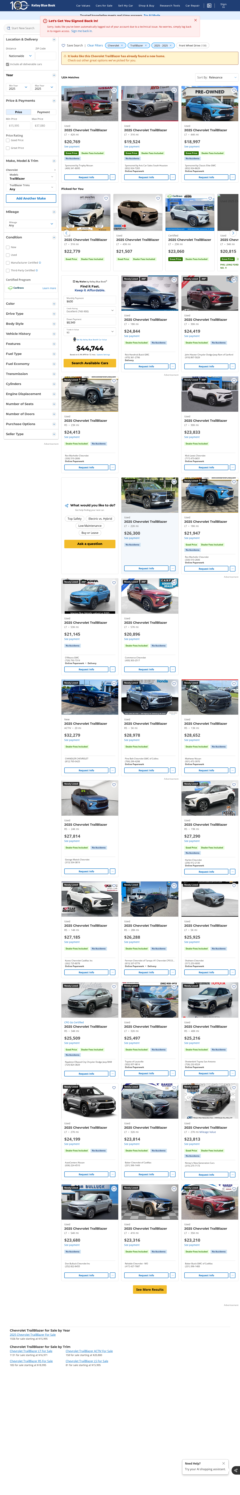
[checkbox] (15, 140)
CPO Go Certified (74, 1022)
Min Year (13, 86)
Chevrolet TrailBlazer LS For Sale (87, 1361)
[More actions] (112, 177)
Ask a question (89, 544)
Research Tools (170, 5)
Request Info (86, 177)
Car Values (83, 5)
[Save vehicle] (114, 90)
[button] (209, 6)
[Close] (224, 1463)
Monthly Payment (75, 298)
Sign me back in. (82, 31)
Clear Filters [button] (95, 45)
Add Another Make (31, 198)
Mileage (13, 222)
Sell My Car (125, 5)
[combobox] (31, 28)
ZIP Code (40, 48)
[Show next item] (171, 495)
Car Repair (193, 5)
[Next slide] (233, 233)
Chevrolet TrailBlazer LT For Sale (31, 1351)
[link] (72, 158)
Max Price (37, 119)
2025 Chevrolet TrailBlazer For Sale (33, 1335)
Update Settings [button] (103, 354)
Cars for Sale (104, 5)
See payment (72, 146)
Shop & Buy (146, 5)
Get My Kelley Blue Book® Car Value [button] (91, 339)
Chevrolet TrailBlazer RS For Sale (31, 1361)
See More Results (150, 1289)
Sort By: (202, 77)
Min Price (11, 119)
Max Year (39, 86)
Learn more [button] (49, 288)
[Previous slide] (66, 233)
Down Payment (74, 319)
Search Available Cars (90, 363)
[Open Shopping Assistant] (236, 1470)
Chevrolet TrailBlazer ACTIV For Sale (89, 1351)
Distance (11, 48)
